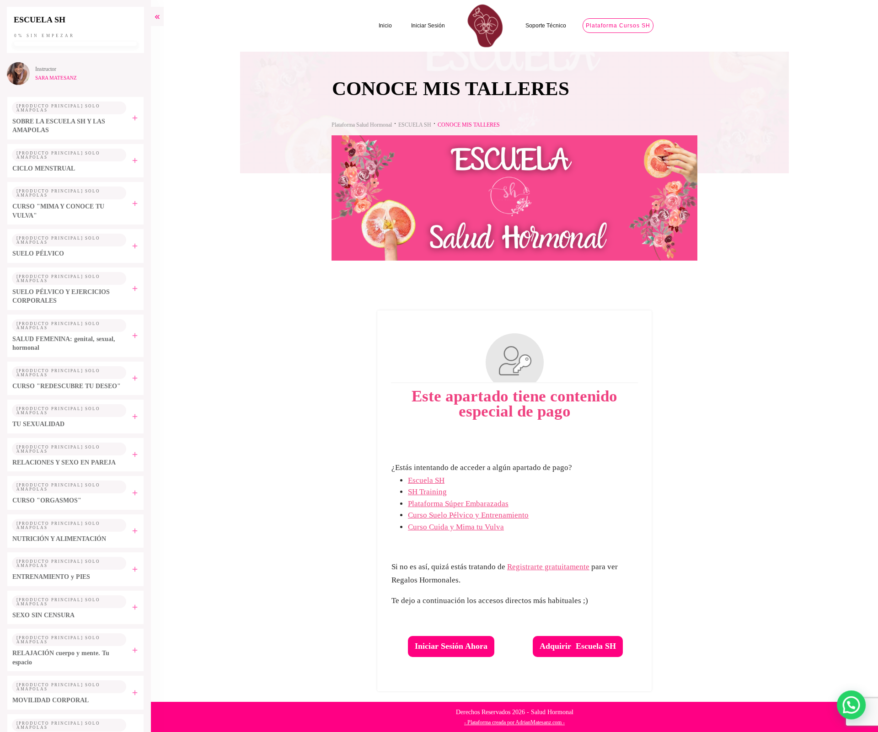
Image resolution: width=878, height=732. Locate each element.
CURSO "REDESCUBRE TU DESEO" (66, 386)
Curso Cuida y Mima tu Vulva (456, 527)
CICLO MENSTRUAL (43, 168)
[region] (119, 653)
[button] (851, 705)
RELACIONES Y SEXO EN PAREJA (64, 462)
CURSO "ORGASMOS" (46, 500)
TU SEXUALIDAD (38, 424)
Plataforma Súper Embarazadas (458, 503)
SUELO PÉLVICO (38, 253)
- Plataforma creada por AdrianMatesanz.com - (514, 722)
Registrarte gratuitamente (548, 566)
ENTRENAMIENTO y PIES (51, 576)
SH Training (427, 491)
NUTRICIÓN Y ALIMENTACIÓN (59, 538)
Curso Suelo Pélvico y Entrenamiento (468, 515)
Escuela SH (426, 480)
